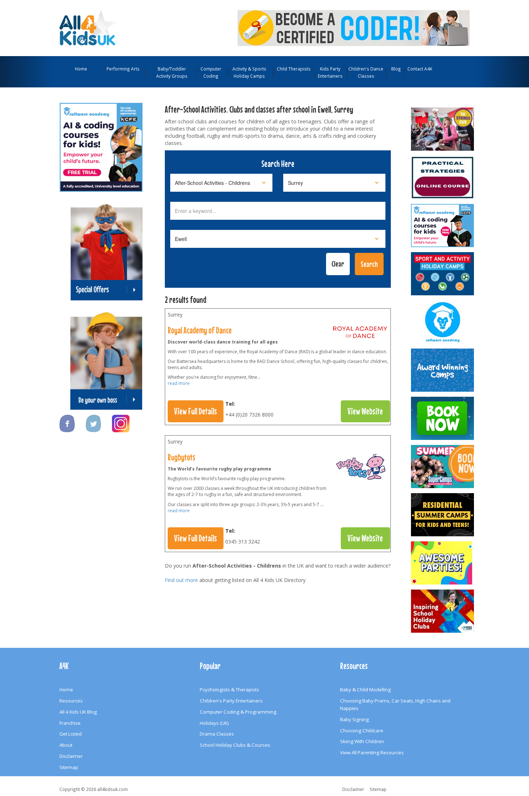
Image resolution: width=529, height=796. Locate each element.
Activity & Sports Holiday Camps (249, 72)
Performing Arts (123, 69)
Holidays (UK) (214, 723)
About (65, 745)
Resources (71, 700)
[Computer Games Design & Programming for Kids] (443, 322)
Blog (396, 69)
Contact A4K (419, 69)
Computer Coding (210, 72)
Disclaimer (71, 756)
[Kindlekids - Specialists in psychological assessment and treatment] (443, 177)
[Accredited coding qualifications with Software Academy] (443, 225)
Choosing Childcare (361, 730)
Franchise (70, 723)
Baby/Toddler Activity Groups (171, 72)
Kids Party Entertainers (330, 72)
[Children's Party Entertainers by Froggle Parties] (443, 418)
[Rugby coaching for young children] (360, 468)
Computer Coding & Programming (238, 712)
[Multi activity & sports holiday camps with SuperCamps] (443, 466)
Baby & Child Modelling (365, 689)
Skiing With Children (362, 741)
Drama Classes (217, 734)
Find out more (181, 580)
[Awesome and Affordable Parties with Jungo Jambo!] (443, 563)
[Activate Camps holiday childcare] (443, 273)
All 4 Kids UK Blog (78, 712)
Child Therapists (294, 69)
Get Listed (70, 734)
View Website (365, 411)
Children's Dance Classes (365, 72)
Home (81, 69)
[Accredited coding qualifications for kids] (101, 143)
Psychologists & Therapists (229, 689)
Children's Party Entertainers (231, 700)
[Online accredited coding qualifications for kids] (354, 27)
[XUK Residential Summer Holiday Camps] (443, 514)
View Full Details (195, 411)
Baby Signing (354, 719)
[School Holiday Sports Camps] (443, 611)
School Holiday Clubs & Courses (235, 745)
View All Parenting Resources (372, 752)
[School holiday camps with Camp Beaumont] (443, 370)
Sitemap (68, 767)
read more (179, 383)
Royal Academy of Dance (200, 330)
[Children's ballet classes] (360, 333)
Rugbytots (181, 457)
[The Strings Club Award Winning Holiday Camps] (443, 129)
